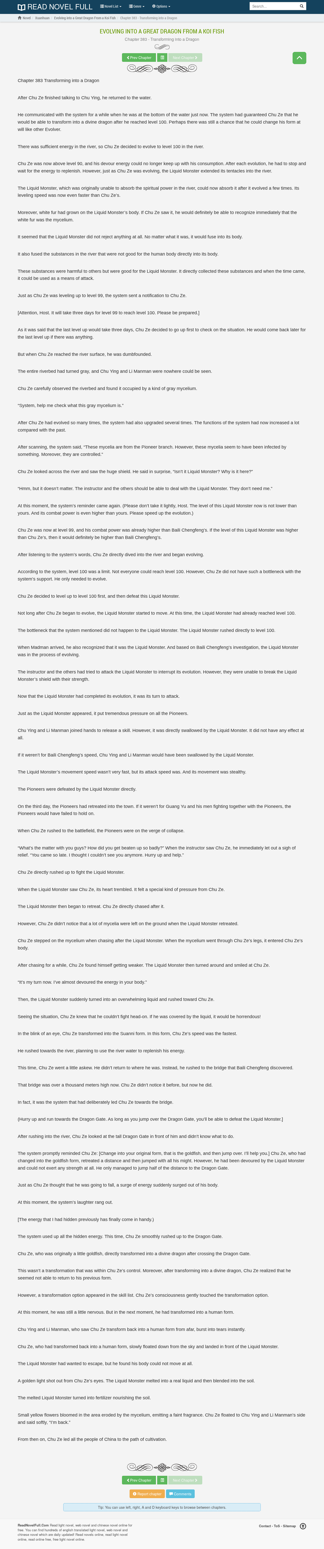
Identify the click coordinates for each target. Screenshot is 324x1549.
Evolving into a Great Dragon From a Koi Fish (162, 31)
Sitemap (289, 1525)
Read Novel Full (59, 7)
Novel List (111, 6)
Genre (137, 6)
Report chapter (148, 1493)
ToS (277, 1525)
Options (162, 6)
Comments (182, 1493)
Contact (265, 1525)
